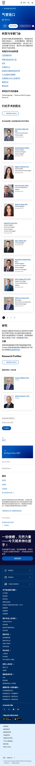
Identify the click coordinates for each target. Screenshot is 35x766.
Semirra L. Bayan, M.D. (21, 204)
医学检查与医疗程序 (10, 8)
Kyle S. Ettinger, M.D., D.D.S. (23, 279)
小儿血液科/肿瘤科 (9, 75)
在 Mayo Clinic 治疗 (26, 26)
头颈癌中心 (6, 67)
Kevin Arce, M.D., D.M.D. (22, 185)
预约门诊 (7, 19)
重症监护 (5, 86)
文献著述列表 (15, 350)
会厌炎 (4, 480)
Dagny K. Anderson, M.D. (22, 166)
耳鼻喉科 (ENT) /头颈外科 (11, 78)
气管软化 (4, 488)
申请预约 (6, 428)
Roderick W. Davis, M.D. (10, 223)
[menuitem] (5, 26)
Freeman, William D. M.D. (22, 378)
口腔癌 (4, 484)
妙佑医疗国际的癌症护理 (11, 71)
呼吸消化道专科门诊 (9, 60)
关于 (5, 26)
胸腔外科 (5, 82)
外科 (3, 63)
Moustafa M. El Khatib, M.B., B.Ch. (23, 260)
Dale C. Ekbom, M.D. (20, 241)
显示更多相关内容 (7, 492)
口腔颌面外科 (7, 55)
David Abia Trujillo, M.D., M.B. (22, 130)
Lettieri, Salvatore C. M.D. (22, 396)
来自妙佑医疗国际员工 (8, 418)
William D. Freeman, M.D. (22, 298)
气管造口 (8, 14)
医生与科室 (13, 26)
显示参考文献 (6, 468)
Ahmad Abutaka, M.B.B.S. (22, 148)
